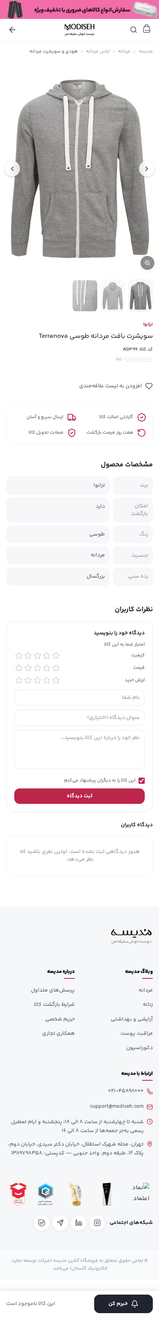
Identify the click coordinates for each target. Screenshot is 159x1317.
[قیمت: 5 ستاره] (19, 668)
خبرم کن (118, 1304)
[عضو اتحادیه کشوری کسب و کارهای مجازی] (45, 1194)
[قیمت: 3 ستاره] (37, 668)
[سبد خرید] (146, 28)
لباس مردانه (98, 52)
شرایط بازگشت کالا (54, 1005)
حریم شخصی (60, 1019)
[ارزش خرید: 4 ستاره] (28, 680)
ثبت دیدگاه (80, 796)
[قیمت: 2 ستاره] (46, 668)
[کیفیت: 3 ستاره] (37, 655)
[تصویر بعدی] (12, 168)
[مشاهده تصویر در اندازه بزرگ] (79, 169)
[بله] (41, 1223)
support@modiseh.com (117, 1106)
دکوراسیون (139, 1048)
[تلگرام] (60, 1223)
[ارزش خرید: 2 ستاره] (46, 680)
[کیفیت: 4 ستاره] (28, 655)
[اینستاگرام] (97, 1223)
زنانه (148, 1005)
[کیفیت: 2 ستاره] (46, 655)
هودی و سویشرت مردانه (53, 52)
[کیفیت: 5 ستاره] (19, 655)
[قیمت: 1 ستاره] (56, 668)
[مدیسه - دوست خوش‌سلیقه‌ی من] (79, 30)
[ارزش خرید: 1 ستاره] (56, 680)
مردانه (124, 52)
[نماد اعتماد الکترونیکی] (138, 1194)
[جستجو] (133, 29)
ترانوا (148, 325)
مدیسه (146, 52)
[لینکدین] (78, 1223)
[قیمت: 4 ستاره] (28, 668)
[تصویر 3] (85, 295)
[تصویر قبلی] (146, 168)
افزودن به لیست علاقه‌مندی (110, 386)
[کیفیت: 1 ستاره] (56, 655)
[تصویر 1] (140, 295)
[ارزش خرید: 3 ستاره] (37, 680)
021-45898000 (126, 1091)
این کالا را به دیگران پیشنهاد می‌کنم (99, 781)
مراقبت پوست (136, 1033)
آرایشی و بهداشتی (132, 1019)
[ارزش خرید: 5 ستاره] (19, 680)
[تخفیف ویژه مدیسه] (79, 9)
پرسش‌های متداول (53, 990)
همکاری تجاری (58, 1033)
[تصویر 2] (112, 295)
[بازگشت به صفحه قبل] (12, 29)
